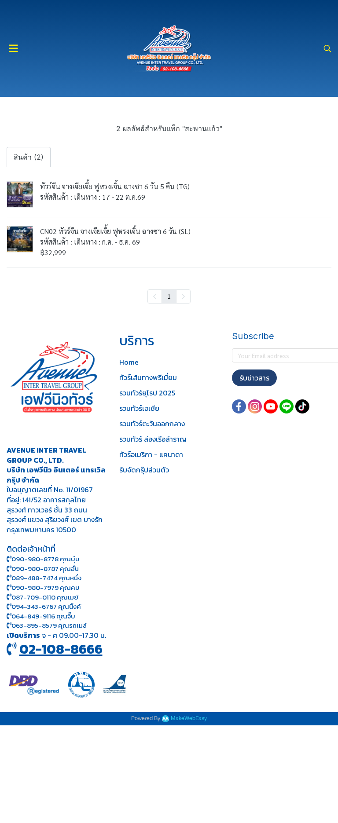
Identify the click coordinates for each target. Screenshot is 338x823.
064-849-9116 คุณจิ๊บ (43, 616)
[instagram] (255, 406)
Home (129, 362)
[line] (286, 406)
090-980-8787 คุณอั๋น (45, 568)
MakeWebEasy (189, 718)
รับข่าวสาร (254, 378)
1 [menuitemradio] (169, 296)
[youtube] (271, 406)
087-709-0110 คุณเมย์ (44, 597)
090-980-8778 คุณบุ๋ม (45, 559)
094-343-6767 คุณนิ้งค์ (46, 606)
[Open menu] (13, 48)
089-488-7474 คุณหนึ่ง (46, 578)
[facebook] (239, 406)
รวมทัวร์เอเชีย (139, 408)
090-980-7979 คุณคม (45, 587)
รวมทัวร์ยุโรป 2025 (147, 393)
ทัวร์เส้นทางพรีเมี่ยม (148, 377)
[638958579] (9, 625)
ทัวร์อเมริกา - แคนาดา (151, 454)
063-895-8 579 (34, 625)
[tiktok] (302, 406)
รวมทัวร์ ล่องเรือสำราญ (153, 439)
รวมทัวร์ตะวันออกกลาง (152, 423)
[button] (327, 48)
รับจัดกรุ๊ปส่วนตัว (144, 470)
